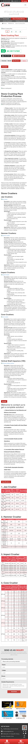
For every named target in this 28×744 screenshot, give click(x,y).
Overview (4, 60)
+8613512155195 (6, 1)
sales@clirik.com (17, 1)
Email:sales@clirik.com (8, 731)
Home (5, 23)
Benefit (9, 60)
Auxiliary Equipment (7, 21)
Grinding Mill (6, 18)
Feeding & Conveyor (20, 21)
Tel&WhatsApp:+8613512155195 (10, 729)
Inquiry (24, 60)
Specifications (16, 60)
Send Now (14, 691)
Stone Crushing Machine (19, 18)
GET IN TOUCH (5, 726)
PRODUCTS (11, 23)
